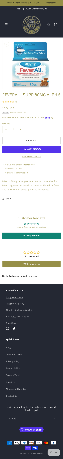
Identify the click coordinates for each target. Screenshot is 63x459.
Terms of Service (14, 375)
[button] (6, 24)
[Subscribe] (53, 418)
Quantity (6, 123)
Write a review (31, 235)
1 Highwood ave (14, 297)
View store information (16, 172)
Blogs (9, 347)
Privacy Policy (12, 361)
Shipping (5, 112)
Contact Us (11, 396)
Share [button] (8, 198)
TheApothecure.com (35, 453)
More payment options (31, 156)
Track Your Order (14, 354)
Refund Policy (13, 368)
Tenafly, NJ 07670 (15, 303)
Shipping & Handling (16, 389)
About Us (10, 382)
